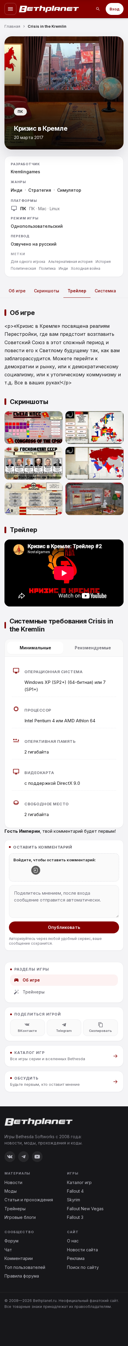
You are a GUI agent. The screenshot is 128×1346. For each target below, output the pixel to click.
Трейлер (77, 290)
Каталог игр (79, 1182)
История (103, 261)
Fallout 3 (75, 1217)
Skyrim (73, 1199)
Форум (11, 1240)
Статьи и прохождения (28, 1199)
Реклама (76, 1258)
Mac (42, 208)
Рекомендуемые (93, 647)
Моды (10, 1191)
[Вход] (35, 870)
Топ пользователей (24, 1267)
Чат (8, 1249)
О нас (73, 1240)
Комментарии (18, 1258)
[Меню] (10, 9)
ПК (32, 208)
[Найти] (98, 9)
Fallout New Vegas (85, 1208)
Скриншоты (46, 290)
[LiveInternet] (17, 1325)
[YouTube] (37, 1156)
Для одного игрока (28, 261)
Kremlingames (25, 171)
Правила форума (21, 1275)
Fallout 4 (75, 1191)
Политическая (23, 268)
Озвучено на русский (34, 244)
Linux (55, 208)
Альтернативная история (70, 261)
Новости (13, 1182)
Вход (115, 9)
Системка (105, 290)
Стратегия (39, 190)
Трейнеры (34, 991)
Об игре (17, 290)
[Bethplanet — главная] (49, 9)
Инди (16, 190)
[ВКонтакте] (9, 1156)
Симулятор (69, 190)
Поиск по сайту (83, 1267)
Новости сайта (82, 1249)
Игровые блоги (20, 1217)
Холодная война (85, 268)
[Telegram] (23, 1156)
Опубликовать (64, 927)
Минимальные (35, 647)
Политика (47, 268)
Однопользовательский (37, 226)
